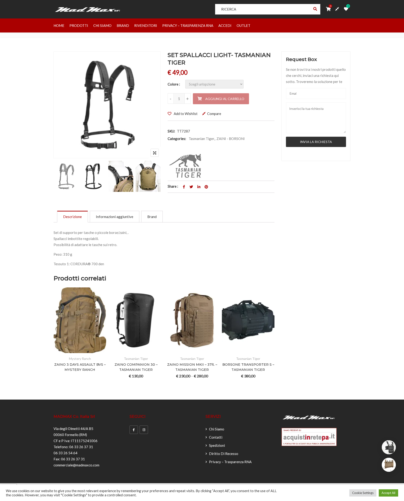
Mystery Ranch (80, 359)
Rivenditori (145, 25)
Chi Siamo (102, 25)
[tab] (72, 216)
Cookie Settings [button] (363, 493)
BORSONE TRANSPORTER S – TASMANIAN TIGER (248, 367)
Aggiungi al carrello (224, 99)
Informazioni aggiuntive (114, 217)
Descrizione (72, 217)
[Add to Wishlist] (74, 350)
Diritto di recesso (223, 453)
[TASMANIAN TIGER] (187, 166)
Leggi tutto (63, 350)
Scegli (119, 350)
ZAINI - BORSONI (230, 138)
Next (151, 177)
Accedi (224, 25)
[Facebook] (134, 430)
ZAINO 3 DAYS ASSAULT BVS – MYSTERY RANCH (80, 367)
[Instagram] (144, 430)
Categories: (177, 138)
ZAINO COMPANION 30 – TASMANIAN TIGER (136, 367)
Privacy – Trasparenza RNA (187, 25)
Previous (63, 177)
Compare (214, 113)
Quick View (97, 350)
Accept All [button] (388, 493)
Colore (173, 84)
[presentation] (57, 340)
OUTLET (243, 25)
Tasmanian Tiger (201, 138)
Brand (123, 25)
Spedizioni (217, 445)
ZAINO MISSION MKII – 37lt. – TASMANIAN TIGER (192, 367)
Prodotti (78, 25)
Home (59, 25)
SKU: (171, 131)
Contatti (215, 437)
